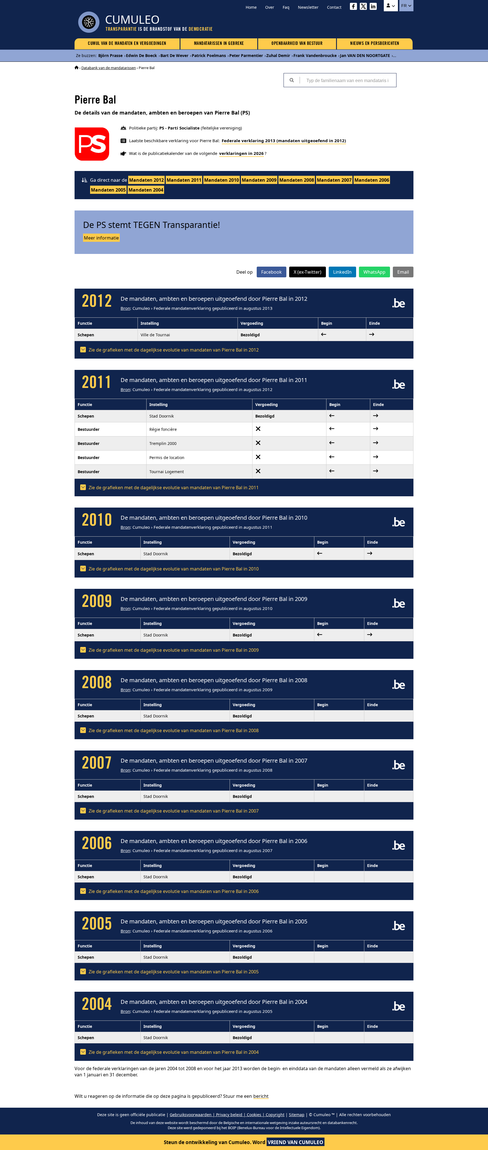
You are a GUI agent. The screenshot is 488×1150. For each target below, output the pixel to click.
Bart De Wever (174, 55)
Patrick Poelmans (209, 55)
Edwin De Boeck (141, 55)
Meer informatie (101, 238)
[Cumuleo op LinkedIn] (375, 7)
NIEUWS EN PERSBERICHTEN (374, 43)
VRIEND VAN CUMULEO (295, 1142)
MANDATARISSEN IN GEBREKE (219, 43)
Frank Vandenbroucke (315, 55)
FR (404, 5)
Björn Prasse (110, 55)
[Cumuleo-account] (391, 5)
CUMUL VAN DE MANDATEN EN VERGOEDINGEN (127, 43)
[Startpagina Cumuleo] (77, 67)
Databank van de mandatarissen (108, 67)
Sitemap (296, 1114)
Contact (334, 7)
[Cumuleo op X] (365, 7)
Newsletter (308, 7)
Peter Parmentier (246, 55)
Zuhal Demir (278, 55)
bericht (261, 1096)
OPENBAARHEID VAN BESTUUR (297, 43)
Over (269, 7)
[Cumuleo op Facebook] (355, 7)
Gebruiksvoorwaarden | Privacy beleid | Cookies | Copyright (227, 1114)
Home (251, 7)
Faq (286, 7)
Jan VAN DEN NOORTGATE (365, 55)
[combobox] (348, 80)
